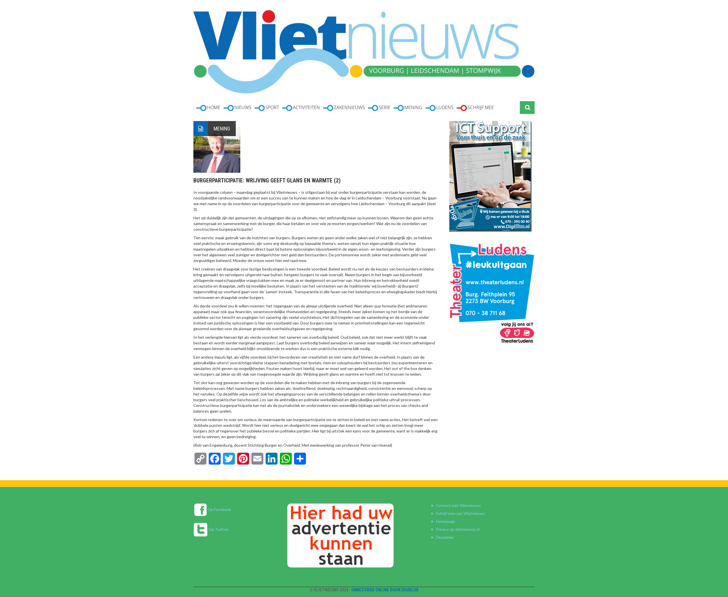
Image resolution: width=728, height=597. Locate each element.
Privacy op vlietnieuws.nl (457, 529)
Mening (222, 129)
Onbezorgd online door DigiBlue (385, 589)
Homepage (445, 521)
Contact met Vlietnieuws (458, 505)
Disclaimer (445, 537)
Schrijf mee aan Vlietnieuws (460, 513)
